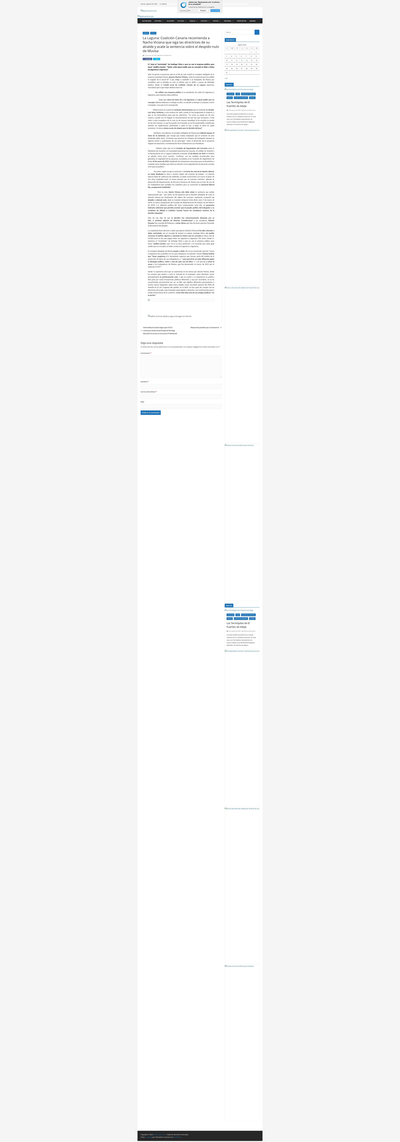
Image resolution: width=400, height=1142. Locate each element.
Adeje (237, 94)
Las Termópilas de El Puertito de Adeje (238, 104)
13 (242, 60)
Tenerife (252, 97)
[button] (162, 20)
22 (251, 64)
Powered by (183, 10)
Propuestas (241, 21)
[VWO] (188, 10)
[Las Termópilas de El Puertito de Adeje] (242, 89)
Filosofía (170, 21)
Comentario (146, 353)
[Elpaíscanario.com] (146, 16)
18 (232, 64)
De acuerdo (215, 10)
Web (142, 402)
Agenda (253, 21)
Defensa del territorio (248, 94)
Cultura (180, 21)
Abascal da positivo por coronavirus (205, 327)
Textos (215, 21)
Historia (158, 21)
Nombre (145, 382)
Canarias (146, 33)
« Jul (226, 78)
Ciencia (192, 21)
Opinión (229, 97)
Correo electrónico (149, 392)
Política (204, 21)
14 (247, 60)
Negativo (203, 10)
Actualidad (146, 21)
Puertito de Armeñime (241, 97)
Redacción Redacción (165, 55)
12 (237, 60)
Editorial (227, 21)
